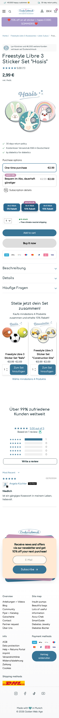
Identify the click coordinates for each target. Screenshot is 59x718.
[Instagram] (16, 693)
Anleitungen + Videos (14, 601)
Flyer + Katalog (10, 613)
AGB (5, 641)
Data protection (11, 645)
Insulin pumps (39, 601)
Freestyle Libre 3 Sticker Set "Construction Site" (43, 354)
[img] (9, 478)
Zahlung (7, 664)
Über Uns (7, 628)
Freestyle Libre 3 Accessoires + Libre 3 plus (29, 36)
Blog (5, 605)
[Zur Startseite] (26, 11)
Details (8, 278)
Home (5, 36)
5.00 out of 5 (37, 428)
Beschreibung (14, 268)
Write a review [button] (30, 461)
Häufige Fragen (15, 288)
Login (42, 12)
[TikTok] (34, 693)
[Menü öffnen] (4, 11)
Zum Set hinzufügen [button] (18, 369)
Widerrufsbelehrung (13, 660)
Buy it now (29, 243)
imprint (6, 653)
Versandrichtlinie (11, 656)
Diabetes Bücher (40, 628)
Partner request (11, 624)
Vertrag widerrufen (44, 656)
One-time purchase (16, 167)
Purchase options (12, 160)
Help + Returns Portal (14, 649)
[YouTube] (43, 693)
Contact (7, 620)
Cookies (7, 668)
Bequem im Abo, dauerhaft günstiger (20, 180)
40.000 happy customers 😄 (15, 3)
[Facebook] (25, 693)
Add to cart (11, 207)
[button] (10, 68)
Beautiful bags (39, 605)
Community (9, 609)
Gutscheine (8, 616)
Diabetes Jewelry (41, 624)
